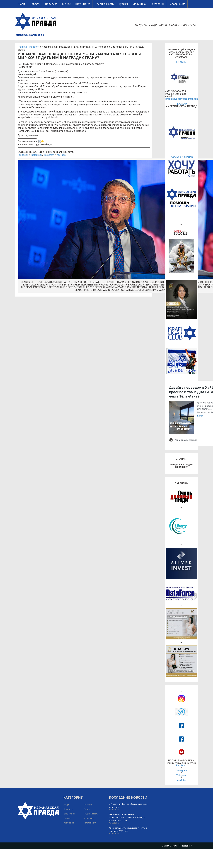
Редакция (185, 845)
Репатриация (177, 4)
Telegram (49, 154)
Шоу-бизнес (82, 4)
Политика (51, 4)
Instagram (36, 154)
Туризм (123, 4)
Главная (22, 46)
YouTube (61, 154)
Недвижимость (104, 4)
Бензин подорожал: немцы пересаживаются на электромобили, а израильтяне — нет (127, 817)
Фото (174, 845)
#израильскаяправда (29, 35)
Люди (21, 4)
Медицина (139, 4)
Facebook (23, 154)
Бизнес (66, 4)
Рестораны (157, 4)
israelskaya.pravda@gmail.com (181, 99)
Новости (35, 4)
